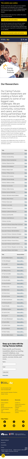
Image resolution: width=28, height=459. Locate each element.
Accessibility (3, 445)
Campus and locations (20, 404)
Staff (2, 411)
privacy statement (22, 9)
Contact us (17, 402)
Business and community (7, 407)
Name (4, 361)
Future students (4, 402)
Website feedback (5, 440)
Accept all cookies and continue (10, 19)
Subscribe (5, 372)
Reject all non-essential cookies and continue (13, 33)
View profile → (20, 257)
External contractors (5, 412)
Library (16, 409)
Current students (5, 409)
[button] (22, 39)
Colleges (17, 407)
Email (4, 367)
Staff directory (18, 406)
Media (2, 406)
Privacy (2, 447)
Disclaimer (3, 442)
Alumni (2, 404)
